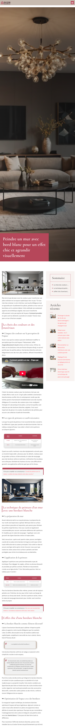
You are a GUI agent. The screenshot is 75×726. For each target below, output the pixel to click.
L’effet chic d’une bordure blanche (61, 291)
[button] (72, 2)
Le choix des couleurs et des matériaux (61, 285)
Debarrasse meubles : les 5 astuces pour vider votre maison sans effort (64, 335)
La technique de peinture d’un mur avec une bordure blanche (61, 288)
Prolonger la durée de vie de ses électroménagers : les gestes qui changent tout (64, 321)
